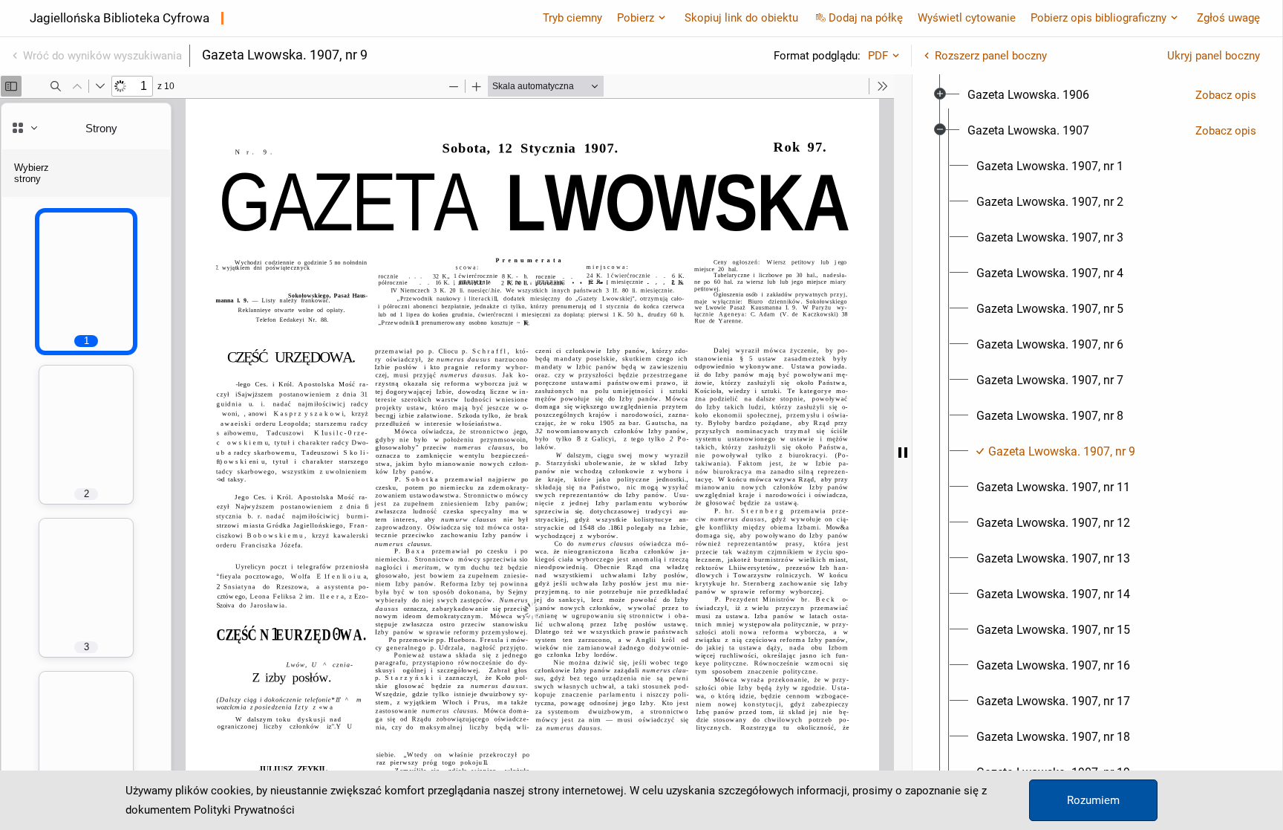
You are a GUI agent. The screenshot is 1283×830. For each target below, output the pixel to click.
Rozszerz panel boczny (991, 55)
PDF (878, 55)
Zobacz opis (1225, 95)
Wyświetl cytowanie (967, 18)
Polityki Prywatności (244, 810)
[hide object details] (903, 452)
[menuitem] (1028, 95)
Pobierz (635, 18)
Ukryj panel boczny (1213, 55)
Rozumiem (1093, 800)
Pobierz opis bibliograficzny (1098, 18)
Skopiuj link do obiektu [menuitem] (741, 18)
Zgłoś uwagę (1228, 18)
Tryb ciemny (572, 18)
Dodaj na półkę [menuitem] (866, 18)
